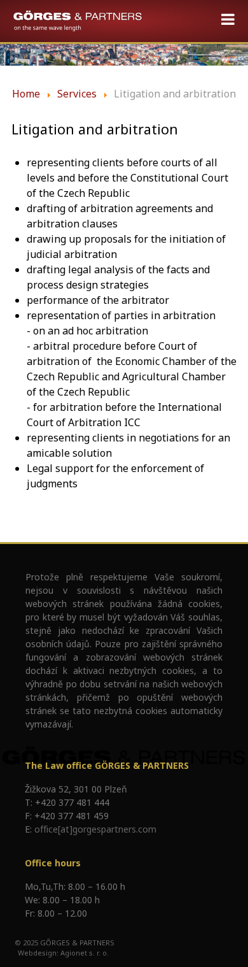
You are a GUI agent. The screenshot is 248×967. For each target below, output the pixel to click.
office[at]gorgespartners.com (95, 829)
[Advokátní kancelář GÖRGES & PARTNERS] (78, 21)
